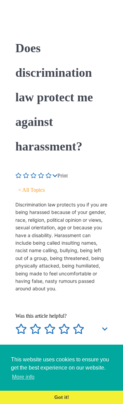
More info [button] (23, 377)
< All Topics (31, 190)
